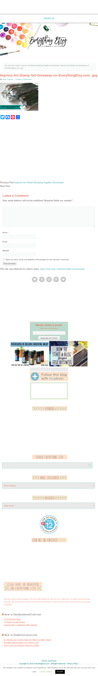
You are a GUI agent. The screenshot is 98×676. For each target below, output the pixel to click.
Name (6, 232)
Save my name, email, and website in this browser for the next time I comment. (37, 259)
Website (6, 250)
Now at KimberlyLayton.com (20, 634)
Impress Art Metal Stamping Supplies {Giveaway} (39, 182)
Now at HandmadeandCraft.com (22, 614)
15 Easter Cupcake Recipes (14, 622)
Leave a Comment (23, 79)
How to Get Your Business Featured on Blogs (21, 645)
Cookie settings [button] (46, 672)
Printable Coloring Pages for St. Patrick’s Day (21, 643)
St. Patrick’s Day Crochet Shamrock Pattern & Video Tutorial (27, 640)
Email (5, 241)
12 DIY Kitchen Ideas (12, 619)
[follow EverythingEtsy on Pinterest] (49, 542)
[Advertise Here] (23, 590)
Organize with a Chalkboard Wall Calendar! (20, 625)
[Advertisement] (49, 151)
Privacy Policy (72, 664)
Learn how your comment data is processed (62, 269)
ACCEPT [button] (60, 672)
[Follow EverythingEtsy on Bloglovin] (49, 380)
